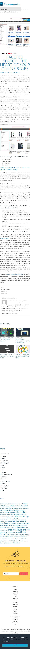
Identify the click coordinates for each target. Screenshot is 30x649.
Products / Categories (7, 474)
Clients (15, 596)
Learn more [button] (6, 641)
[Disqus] (15, 383)
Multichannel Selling (11, 527)
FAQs (3, 465)
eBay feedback (4, 510)
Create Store (15, 623)
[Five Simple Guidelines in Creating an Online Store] (23, 349)
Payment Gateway (15, 534)
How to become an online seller (16, 523)
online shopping (4, 532)
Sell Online (15, 602)
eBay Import (5, 460)
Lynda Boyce (4, 291)
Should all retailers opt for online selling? (6, 339)
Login (15, 624)
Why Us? (15, 593)
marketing (3, 527)
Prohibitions (15, 619)
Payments (4, 472)
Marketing (15, 609)
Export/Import (5, 463)
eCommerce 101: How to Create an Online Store (7, 356)
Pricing (15, 594)
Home (15, 589)
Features (15, 606)
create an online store (8, 508)
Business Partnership (15, 616)
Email (15, 53)
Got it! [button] (15, 645)
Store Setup (4, 488)
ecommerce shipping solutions (7, 516)
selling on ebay (18, 538)
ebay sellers (21, 512)
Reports (3, 479)
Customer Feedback (21, 508)
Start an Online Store (14, 543)
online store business (15, 532)
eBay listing (20, 510)
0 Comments (4, 293)
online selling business (19, 530)
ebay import (12, 510)
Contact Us (15, 598)
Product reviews (18, 536)
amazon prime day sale (5, 503)
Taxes (3, 490)
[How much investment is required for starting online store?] (23, 332)
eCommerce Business (6, 514)
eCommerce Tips (22, 517)
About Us (15, 591)
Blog (15, 611)
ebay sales (12, 512)
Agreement (15, 617)
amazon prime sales (16, 503)
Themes (15, 608)
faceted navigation (4, 238)
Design (3, 458)
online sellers (20, 527)
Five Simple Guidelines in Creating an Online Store (23, 356)
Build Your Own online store (16, 506)
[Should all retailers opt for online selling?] (7, 332)
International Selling (22, 525)
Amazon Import (5, 453)
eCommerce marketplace (19, 514)
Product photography (8, 536)
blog (2, 287)
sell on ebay (8, 540)
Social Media (3, 543)
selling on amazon (8, 538)
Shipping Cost (5, 486)
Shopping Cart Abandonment (21, 540)
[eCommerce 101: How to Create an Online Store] (7, 349)
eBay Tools (15, 604)
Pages (3, 469)
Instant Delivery (13, 525)
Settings (3, 483)
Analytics (4, 456)
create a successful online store (15, 274)
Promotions (4, 476)
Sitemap (15, 621)
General (3, 467)
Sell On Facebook (6, 481)
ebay (27, 508)
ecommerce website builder (9, 519)
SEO (12, 540)
